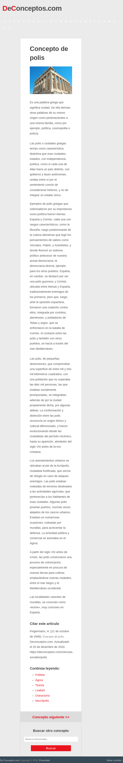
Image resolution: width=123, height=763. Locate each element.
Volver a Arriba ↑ (115, 760)
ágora (39, 680)
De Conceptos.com (9, 760)
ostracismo (42, 695)
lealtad (40, 690)
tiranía (39, 685)
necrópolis (42, 700)
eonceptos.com (32, 8)
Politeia (40, 674)
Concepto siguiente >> (50, 717)
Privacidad (44, 760)
